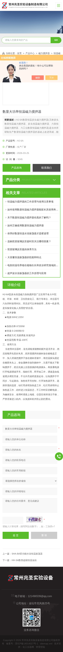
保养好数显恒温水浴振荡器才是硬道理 (28, 233)
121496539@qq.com (40, 596)
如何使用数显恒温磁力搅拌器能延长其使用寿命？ (33, 209)
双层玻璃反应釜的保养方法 (22, 249)
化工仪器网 (28, 647)
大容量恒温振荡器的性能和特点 (24, 257)
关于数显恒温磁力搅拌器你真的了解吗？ (29, 217)
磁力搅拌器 (44, 53)
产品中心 (30, 53)
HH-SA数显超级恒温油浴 (24, 560)
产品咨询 (16, 167)
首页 (19, 53)
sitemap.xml (46, 643)
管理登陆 (40, 647)
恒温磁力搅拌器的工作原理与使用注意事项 (30, 201)
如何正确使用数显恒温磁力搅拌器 (25, 225)
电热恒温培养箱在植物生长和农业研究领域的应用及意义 (33, 265)
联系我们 (46, 167)
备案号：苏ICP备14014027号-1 (22, 643)
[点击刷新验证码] (34, 519)
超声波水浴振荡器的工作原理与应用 (26, 273)
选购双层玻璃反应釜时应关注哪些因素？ (29, 241)
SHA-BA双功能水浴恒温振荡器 (27, 553)
